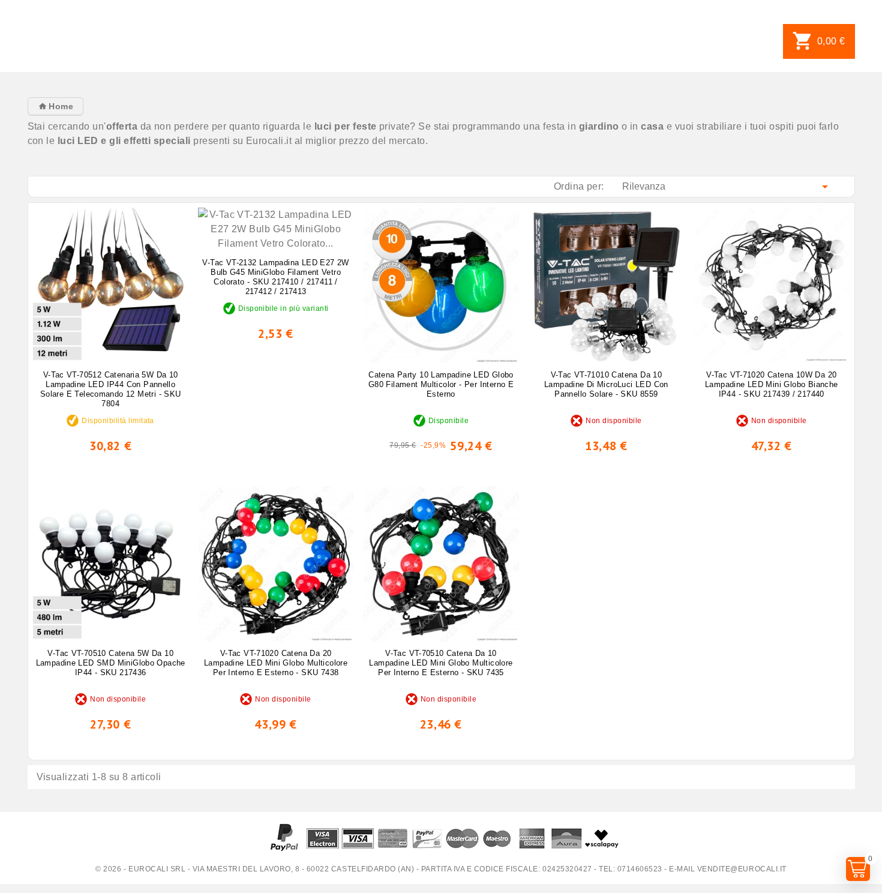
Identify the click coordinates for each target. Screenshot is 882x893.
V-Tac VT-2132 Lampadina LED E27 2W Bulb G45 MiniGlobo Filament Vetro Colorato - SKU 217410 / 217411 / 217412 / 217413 (275, 277)
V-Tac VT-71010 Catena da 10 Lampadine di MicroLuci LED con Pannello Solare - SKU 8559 (606, 384)
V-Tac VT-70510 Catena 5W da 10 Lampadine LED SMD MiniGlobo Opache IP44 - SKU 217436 (110, 663)
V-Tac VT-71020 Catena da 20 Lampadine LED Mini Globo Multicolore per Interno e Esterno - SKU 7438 (275, 663)
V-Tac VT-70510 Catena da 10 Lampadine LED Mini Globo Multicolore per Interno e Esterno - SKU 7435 (440, 663)
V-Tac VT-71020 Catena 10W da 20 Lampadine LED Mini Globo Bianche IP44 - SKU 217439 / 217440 (771, 384)
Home (59, 106)
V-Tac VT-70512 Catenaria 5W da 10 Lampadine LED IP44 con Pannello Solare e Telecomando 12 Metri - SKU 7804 (110, 389)
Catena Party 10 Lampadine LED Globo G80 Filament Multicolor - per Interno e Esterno (441, 384)
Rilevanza (727, 186)
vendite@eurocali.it (742, 869)
